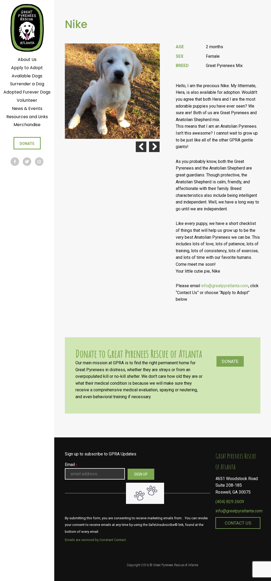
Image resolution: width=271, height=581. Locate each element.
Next (154, 146)
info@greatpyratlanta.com (224, 285)
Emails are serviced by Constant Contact (95, 540)
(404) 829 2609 (229, 501)
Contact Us (238, 523)
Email (71, 464)
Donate (230, 361)
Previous (141, 146)
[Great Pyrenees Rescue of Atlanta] (27, 27)
